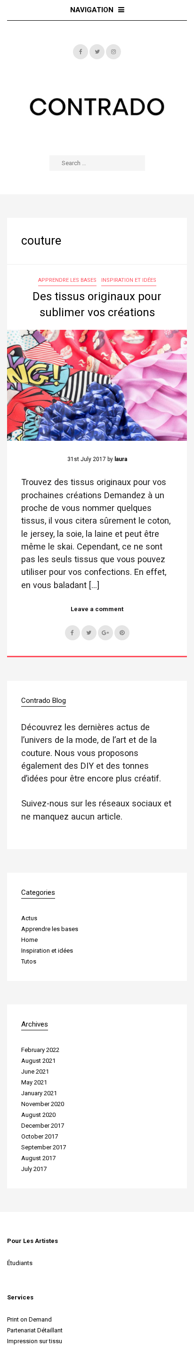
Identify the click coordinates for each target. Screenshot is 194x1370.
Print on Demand (29, 1319)
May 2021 (34, 1082)
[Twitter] (97, 51)
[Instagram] (113, 51)
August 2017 (38, 1158)
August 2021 (38, 1060)
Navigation (91, 10)
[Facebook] (80, 51)
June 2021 (35, 1071)
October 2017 (39, 1136)
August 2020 (38, 1114)
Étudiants (19, 1262)
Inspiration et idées (128, 280)
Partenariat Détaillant (35, 1330)
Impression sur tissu (34, 1341)
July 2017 (34, 1168)
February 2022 (40, 1049)
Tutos (28, 961)
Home (29, 939)
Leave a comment (97, 609)
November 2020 (42, 1103)
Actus (29, 918)
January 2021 (39, 1093)
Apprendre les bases (67, 280)
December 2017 (42, 1125)
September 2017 (43, 1147)
